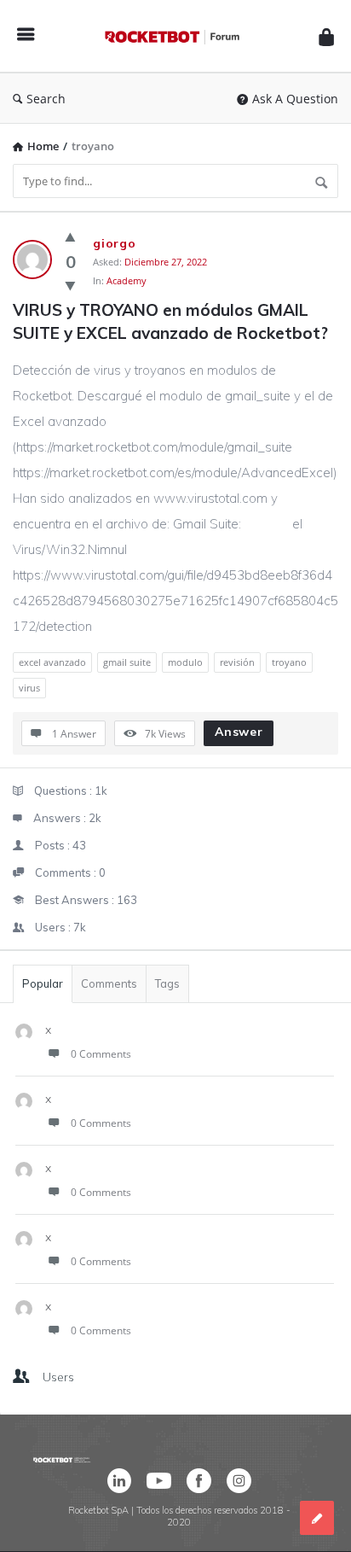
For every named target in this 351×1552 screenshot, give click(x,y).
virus (29, 687)
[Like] (70, 236)
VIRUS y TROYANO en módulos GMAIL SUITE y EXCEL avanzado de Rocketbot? (170, 321)
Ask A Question (295, 98)
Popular (42, 983)
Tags (167, 983)
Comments (109, 983)
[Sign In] (326, 36)
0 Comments (101, 1054)
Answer (239, 731)
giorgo (114, 243)
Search (46, 98)
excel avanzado (52, 662)
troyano (289, 662)
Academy (126, 280)
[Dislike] (70, 285)
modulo (185, 662)
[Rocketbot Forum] (176, 36)
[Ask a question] (317, 1518)
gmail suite (127, 662)
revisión (237, 662)
